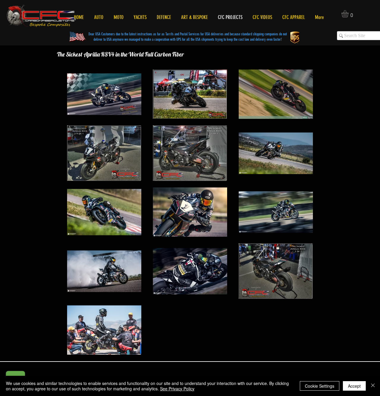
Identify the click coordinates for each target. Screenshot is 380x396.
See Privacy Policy (177, 389)
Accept (354, 386)
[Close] (372, 386)
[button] (349, 13)
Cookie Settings (319, 386)
